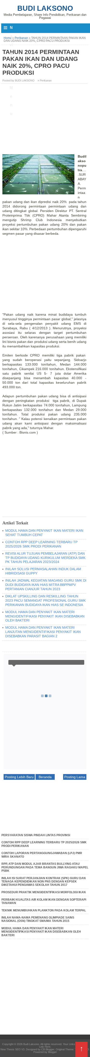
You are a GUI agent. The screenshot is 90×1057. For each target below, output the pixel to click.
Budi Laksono (45, 8)
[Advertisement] (45, 120)
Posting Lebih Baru (19, 777)
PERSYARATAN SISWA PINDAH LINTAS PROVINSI (35, 835)
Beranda (45, 777)
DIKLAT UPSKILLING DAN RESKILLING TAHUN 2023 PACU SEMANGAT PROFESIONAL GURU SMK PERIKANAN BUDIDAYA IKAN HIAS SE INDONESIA (45, 600)
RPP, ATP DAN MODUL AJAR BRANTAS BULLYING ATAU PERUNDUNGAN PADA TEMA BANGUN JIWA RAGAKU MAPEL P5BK (44, 867)
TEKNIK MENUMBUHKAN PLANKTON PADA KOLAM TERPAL (43, 910)
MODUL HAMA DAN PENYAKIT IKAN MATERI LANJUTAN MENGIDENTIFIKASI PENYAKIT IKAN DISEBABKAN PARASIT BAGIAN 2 (43, 632)
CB (1, 1055)
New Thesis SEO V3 (12, 1049)
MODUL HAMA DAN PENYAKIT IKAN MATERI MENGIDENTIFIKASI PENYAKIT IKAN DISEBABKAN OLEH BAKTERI (44, 616)
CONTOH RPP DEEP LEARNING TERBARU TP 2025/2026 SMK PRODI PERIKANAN (41, 544)
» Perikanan (45, 80)
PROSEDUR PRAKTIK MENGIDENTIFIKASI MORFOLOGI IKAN (43, 892)
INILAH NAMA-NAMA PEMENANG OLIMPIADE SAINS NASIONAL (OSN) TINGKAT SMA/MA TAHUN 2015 (37, 919)
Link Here (44, 1046)
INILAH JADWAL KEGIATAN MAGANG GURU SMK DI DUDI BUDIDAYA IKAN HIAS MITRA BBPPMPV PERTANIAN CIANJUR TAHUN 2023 (45, 585)
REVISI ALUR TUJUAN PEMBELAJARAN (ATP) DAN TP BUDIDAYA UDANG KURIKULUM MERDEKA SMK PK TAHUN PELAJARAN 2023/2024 (45, 558)
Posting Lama (74, 777)
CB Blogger (47, 1049)
